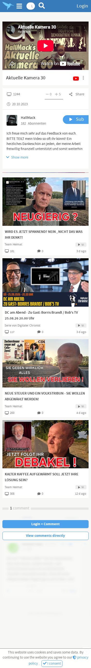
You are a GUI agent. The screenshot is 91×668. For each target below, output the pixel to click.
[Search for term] (41, 5)
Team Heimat (13, 244)
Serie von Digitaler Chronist (22, 325)
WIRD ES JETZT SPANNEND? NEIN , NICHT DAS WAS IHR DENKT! (44, 234)
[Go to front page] (8, 6)
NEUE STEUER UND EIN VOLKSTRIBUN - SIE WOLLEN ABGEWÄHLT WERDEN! (45, 396)
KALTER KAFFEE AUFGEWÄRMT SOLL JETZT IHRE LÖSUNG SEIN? (41, 477)
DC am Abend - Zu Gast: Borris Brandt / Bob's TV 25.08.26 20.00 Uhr (41, 315)
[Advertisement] (45, 172)
